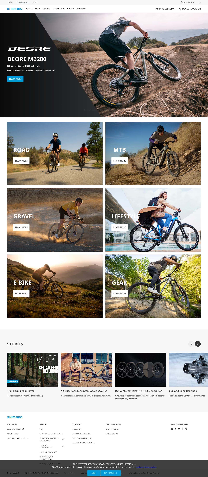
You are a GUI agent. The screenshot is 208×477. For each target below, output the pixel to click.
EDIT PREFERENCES (110, 473)
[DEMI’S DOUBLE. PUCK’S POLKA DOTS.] (87, 109)
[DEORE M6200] (112, 109)
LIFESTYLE (59, 8)
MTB (37, 8)
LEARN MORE (15, 75)
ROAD (29, 8)
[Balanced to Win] (95, 109)
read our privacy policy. (146, 467)
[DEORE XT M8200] (104, 109)
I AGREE (93, 473)
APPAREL (81, 8)
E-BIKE (70, 8)
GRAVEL (47, 8)
